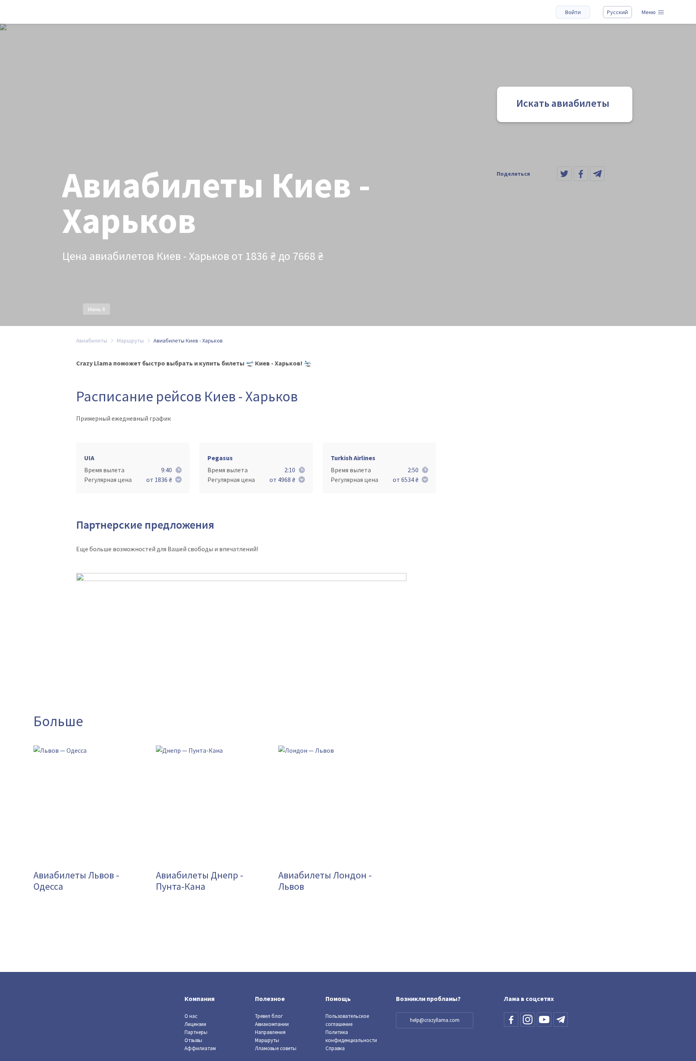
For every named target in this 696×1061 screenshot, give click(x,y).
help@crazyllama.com (435, 1020)
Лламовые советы (275, 1048)
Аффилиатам (200, 1048)
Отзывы (193, 1040)
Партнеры (195, 1032)
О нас (190, 1016)
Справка (335, 1048)
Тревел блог (269, 1016)
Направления (270, 1032)
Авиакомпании (272, 1024)
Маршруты (267, 1040)
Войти (573, 12)
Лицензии (195, 1024)
